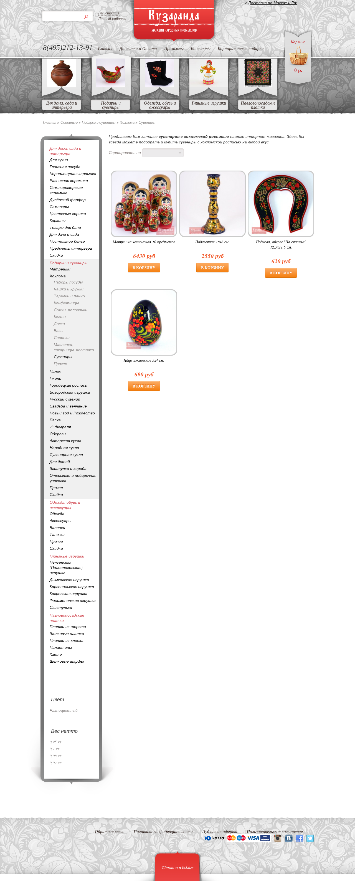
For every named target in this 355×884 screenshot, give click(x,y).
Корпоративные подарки (241, 48)
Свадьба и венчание (68, 406)
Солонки (62, 337)
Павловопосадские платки (258, 105)
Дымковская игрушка (69, 579)
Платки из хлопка (66, 640)
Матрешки (60, 269)
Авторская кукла (65, 440)
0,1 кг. (55, 748)
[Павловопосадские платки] (258, 85)
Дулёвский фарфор (68, 199)
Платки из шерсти (68, 626)
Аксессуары (60, 520)
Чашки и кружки (68, 289)
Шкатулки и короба (68, 468)
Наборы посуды (68, 282)
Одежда (57, 513)
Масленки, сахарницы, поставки (74, 347)
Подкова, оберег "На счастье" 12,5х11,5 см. (281, 244)
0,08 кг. (56, 755)
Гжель (55, 378)
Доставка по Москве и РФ (272, 2)
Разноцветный (64, 710)
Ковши (60, 316)
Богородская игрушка (70, 392)
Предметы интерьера (71, 248)
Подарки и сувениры (111, 105)
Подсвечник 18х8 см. (212, 241)
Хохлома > (129, 122)
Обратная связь (109, 831)
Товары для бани (65, 227)
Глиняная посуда (65, 166)
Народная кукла (64, 447)
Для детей (60, 461)
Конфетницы (66, 302)
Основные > (71, 122)
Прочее (60, 363)
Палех (55, 371)
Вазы (58, 330)
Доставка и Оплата (138, 48)
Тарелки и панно (69, 295)
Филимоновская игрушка (73, 600)
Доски (59, 323)
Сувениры (63, 356)
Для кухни (59, 159)
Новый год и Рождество (72, 413)
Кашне (56, 654)
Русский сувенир (65, 399)
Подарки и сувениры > (101, 122)
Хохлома (58, 275)
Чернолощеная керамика (73, 173)
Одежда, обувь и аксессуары (160, 105)
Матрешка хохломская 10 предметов (144, 241)
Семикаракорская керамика (66, 190)
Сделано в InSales (177, 867)
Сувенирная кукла (66, 454)
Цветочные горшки (68, 213)
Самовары (59, 206)
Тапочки (57, 534)
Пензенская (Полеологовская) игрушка (66, 567)
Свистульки (61, 607)
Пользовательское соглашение (275, 831)
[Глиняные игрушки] (208, 85)
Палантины (61, 647)
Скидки (56, 255)
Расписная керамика (69, 180)
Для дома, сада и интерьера (61, 105)
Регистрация (109, 13)
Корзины (57, 220)
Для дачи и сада (64, 234)
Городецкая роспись (68, 385)
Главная (105, 48)
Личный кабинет (112, 18)
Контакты (201, 48)
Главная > (51, 122)
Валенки (57, 527)
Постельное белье (67, 241)
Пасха (55, 419)
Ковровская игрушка (68, 593)
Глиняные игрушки (209, 103)
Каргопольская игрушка (72, 586)
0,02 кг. (56, 762)
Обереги (58, 433)
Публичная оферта (219, 831)
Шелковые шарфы (67, 661)
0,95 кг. (56, 741)
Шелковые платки (67, 633)
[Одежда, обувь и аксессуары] (159, 85)
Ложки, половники (70, 309)
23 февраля (60, 426)
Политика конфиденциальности (163, 831)
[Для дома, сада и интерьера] (61, 85)
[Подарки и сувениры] (110, 85)
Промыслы (174, 48)
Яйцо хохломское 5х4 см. (144, 360)
